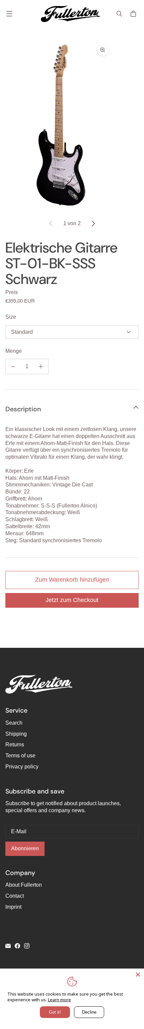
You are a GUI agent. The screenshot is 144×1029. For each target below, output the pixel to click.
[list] (72, 126)
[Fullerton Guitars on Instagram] (26, 945)
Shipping (16, 734)
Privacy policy (22, 766)
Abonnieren (25, 848)
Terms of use (20, 755)
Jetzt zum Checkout (72, 600)
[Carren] (134, 13)
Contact (14, 896)
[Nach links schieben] (51, 223)
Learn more (59, 1000)
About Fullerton (23, 885)
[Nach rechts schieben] (93, 223)
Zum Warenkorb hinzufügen (72, 579)
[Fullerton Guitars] (70, 13)
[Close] (138, 974)
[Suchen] (119, 13)
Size (10, 317)
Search (13, 723)
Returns (14, 744)
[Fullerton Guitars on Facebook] (17, 945)
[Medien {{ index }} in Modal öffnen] (58, 126)
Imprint (13, 907)
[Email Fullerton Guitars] (8, 945)
